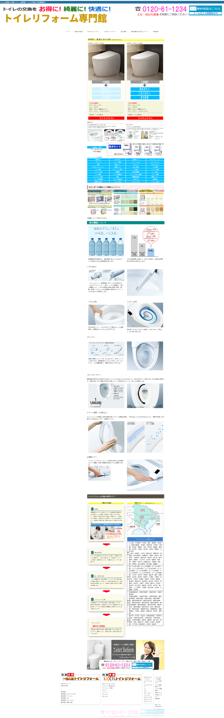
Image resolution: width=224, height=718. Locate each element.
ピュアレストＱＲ (117, 682)
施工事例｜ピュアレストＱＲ (68, 690)
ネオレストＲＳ (117, 695)
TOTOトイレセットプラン (119, 680)
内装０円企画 (64, 682)
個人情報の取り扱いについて (108, 713)
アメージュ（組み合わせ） (93, 682)
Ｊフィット (89, 689)
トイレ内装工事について (146, 684)
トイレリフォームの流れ (146, 680)
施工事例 (63, 688)
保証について (143, 689)
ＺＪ (114, 687)
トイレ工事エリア (144, 682)
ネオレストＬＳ (117, 699)
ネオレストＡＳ (117, 697)
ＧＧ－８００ (116, 691)
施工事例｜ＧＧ (65, 695)
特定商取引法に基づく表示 (121, 713)
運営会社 (142, 693)
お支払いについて (144, 691)
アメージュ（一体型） (92, 684)
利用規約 (98, 713)
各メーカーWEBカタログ (146, 699)
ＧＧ (114, 689)
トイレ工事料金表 (144, 687)
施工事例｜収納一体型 (66, 699)
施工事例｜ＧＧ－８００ (67, 697)
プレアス (88, 687)
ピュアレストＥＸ (117, 684)
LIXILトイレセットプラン (93, 680)
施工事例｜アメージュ (66, 692)
